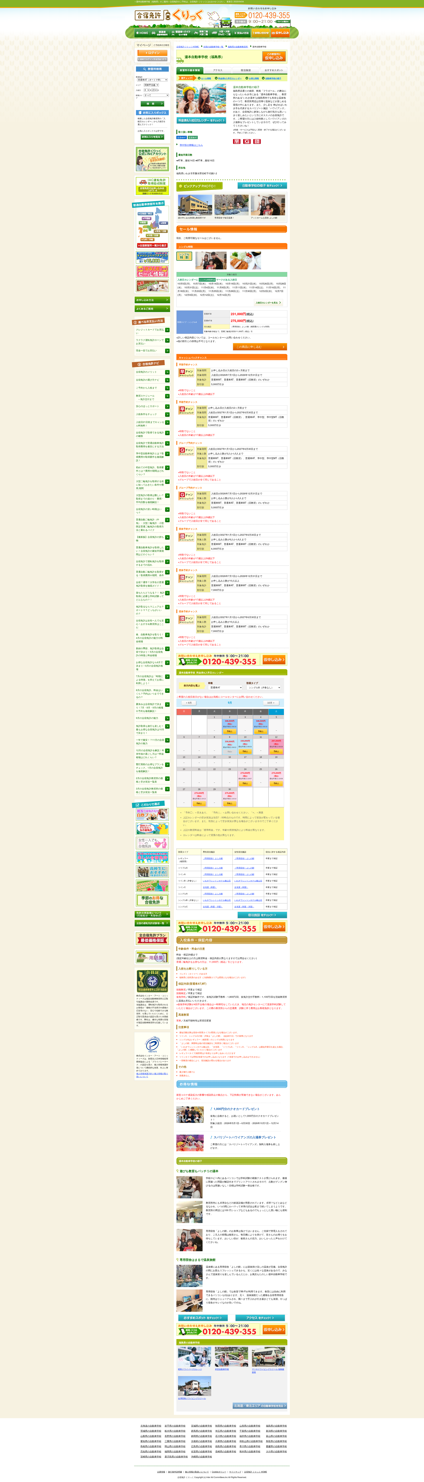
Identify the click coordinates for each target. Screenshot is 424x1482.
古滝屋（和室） (210, 887)
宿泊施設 (245, 70)
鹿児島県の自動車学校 (176, 1456)
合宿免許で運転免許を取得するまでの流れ (150, 563)
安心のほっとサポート (147, 406)
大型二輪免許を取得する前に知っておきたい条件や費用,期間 (150, 484)
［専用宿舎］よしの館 (213, 858)
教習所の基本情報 (189, 70)
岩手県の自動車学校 (175, 1425)
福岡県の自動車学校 (175, 1451)
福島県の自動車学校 (276, 1425)
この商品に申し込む (249, 347)
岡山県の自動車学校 (175, 1446)
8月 (189, 702)
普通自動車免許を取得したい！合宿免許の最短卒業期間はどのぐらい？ (150, 551)
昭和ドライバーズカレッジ (190, 1369)
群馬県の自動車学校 (201, 1430)
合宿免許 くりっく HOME (255, 1471)
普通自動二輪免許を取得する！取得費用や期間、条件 (150, 573)
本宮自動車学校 (222, 1369)
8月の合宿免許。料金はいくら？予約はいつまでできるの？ (150, 693)
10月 (271, 702)
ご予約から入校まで (146, 387)
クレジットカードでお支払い (150, 331)
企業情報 (161, 1471)
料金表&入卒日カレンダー (230, 78)
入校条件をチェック (146, 414)
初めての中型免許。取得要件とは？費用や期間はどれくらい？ (150, 471)
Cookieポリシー (219, 1471)
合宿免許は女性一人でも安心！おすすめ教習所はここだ (150, 624)
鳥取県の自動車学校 (276, 1441)
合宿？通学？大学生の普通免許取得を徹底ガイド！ (150, 583)
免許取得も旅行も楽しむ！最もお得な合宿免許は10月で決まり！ (150, 729)
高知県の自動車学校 (150, 1451)
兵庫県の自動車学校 (225, 1441)
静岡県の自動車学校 (201, 1436)
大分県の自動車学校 (276, 1451)
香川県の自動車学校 (249, 1446)
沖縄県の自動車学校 (201, 1456)
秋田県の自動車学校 (225, 1425)
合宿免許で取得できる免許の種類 (150, 434)
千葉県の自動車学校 (249, 1430)
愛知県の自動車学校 (150, 1441)
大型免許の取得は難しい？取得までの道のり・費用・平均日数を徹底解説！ (150, 498)
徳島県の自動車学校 (225, 1446)
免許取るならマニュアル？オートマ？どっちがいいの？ (150, 610)
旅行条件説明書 (175, 1471)
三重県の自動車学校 (175, 1441)
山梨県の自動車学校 (150, 1436)
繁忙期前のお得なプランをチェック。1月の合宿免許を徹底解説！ (150, 767)
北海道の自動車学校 (150, 1425)
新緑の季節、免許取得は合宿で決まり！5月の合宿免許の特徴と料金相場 (150, 652)
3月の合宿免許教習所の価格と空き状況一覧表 (149, 790)
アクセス (217, 70)
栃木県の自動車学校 (175, 1430)
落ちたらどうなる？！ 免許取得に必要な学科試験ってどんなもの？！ (150, 596)
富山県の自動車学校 (276, 1436)
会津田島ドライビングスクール (192, 1398)
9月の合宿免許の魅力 (147, 718)
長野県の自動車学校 (175, 1436)
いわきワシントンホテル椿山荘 (217, 880)
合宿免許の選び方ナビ (147, 379)
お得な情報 (254, 78)
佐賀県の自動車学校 (201, 1451)
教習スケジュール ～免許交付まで (145, 397)
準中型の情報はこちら (191, 145)
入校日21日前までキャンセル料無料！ (150, 423)
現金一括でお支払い (146, 350)
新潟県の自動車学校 (276, 1430)
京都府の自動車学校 (201, 1441)
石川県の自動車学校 (225, 1436)
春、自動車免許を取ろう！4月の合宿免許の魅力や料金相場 (150, 638)
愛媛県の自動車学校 (276, 1446)
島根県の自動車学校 (150, 1446)
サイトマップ (235, 1471)
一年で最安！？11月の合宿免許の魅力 (150, 741)
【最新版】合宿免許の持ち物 (150, 538)
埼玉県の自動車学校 (225, 1430)
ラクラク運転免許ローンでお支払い (150, 341)
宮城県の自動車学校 (201, 1425)
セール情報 (206, 78)
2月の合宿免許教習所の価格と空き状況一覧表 (149, 779)
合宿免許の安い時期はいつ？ (148, 510)
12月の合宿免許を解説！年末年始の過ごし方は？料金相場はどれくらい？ (150, 754)
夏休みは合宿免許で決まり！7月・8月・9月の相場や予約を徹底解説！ (149, 707)
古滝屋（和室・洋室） (213, 906)
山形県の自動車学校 (249, 1425)
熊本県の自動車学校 (249, 1451)
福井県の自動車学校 (249, 1436)
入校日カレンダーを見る (267, 302)
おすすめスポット (273, 70)
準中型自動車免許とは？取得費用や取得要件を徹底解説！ (150, 457)
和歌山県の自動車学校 (251, 1441)
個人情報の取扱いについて (197, 1471)
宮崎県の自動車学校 (150, 1456)
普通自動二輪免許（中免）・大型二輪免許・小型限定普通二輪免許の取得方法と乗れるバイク (150, 525)
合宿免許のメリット (146, 371)
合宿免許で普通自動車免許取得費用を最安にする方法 (150, 444)
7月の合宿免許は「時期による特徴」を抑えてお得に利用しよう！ (150, 679)
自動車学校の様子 (273, 78)
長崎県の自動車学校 (225, 1451)
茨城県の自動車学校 (150, 1430)
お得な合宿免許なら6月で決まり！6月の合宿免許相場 (149, 666)
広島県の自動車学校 (201, 1446)
